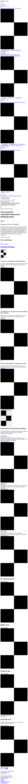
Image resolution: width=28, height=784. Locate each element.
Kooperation (3, 203)
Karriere (2, 779)
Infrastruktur (10, 203)
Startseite (2, 220)
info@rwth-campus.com (8, 777)
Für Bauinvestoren (4, 778)
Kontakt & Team (4, 782)
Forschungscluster (4, 204)
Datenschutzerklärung (5, 781)
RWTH (16, 203)
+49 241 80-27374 (8, 775)
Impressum (3, 780)
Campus (12, 204)
